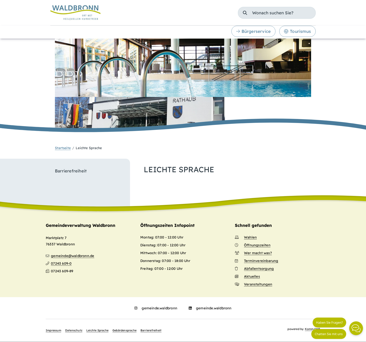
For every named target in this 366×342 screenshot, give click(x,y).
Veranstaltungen (258, 284)
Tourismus (300, 31)
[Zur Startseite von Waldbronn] (75, 13)
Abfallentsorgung (259, 268)
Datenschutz (73, 330)
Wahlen (250, 237)
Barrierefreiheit (150, 330)
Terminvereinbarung (261, 261)
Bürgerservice (256, 31)
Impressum (53, 330)
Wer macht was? (258, 253)
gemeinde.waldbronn (159, 308)
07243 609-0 (61, 263)
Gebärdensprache (124, 330)
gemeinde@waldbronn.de (72, 256)
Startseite (63, 148)
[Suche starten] (245, 13)
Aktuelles (252, 276)
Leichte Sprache (97, 330)
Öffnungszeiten (257, 245)
